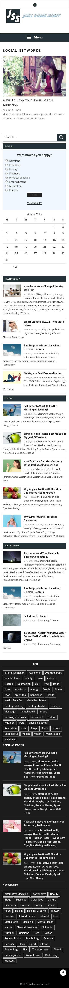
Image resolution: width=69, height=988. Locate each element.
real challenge (31, 385)
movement (43, 305)
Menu (38, 37)
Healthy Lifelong (11, 302)
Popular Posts (34, 421)
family (46, 689)
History (17, 361)
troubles (61, 385)
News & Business (27, 927)
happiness (36, 695)
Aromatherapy (53, 672)
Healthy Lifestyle (28, 302)
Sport (5, 309)
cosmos (52, 357)
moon (25, 361)
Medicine (28, 921)
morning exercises (27, 305)
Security (9, 944)
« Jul (15, 266)
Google (49, 333)
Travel (57, 949)
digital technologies (34, 333)
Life (49, 302)
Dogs (56, 683)
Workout (25, 313)
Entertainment (17, 181)
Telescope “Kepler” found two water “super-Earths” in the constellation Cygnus (45, 636)
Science (51, 361)
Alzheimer (35, 672)
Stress (32, 536)
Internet (42, 302)
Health (53, 298)
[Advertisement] (34, 28)
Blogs (40, 294)
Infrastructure (27, 916)
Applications (57, 329)
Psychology (59, 381)
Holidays (10, 916)
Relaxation (54, 305)
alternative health (46, 414)
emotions (28, 500)
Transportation (40, 949)
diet (38, 469)
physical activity (38, 722)
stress (19, 309)
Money (13, 169)
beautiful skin (34, 568)
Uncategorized (13, 955)
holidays (55, 706)
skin (23, 728)
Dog (46, 683)
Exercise (28, 298)
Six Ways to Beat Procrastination (43, 373)
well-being (14, 313)
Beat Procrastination (46, 377)
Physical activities (19, 177)
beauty (45, 568)
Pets (21, 722)
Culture (52, 899)
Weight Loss (48, 309)
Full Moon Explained (35, 616)
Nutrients (25, 504)
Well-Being (8, 389)
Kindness (14, 173)
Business (21, 899)
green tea (20, 695)
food (43, 469)
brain (51, 568)
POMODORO (30, 381)
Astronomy (41, 357)
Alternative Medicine (34, 564)
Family (38, 905)
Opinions (41, 361)
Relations (14, 160)
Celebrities (37, 899)
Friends (13, 190)
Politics (48, 933)
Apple (47, 329)
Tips (38, 309)
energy (58, 294)
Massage (10, 711)
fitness (36, 298)
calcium (51, 678)
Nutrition (21, 421)
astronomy (29, 357)
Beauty (54, 894)
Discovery (49, 294)
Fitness (45, 298)
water (5, 453)
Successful (11, 733)
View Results (34, 203)
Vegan (26, 733)
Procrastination (45, 381)
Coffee (9, 683)
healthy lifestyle (37, 706)
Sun (26, 580)
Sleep (17, 536)
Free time (14, 165)
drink (7, 689)
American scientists (49, 353)
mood (13, 532)
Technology (29, 309)
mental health (43, 473)
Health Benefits (25, 572)
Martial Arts (58, 302)
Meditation (15, 186)
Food (34, 445)
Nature (32, 361)
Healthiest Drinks (36, 700)
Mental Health (10, 305)
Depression (24, 683)
